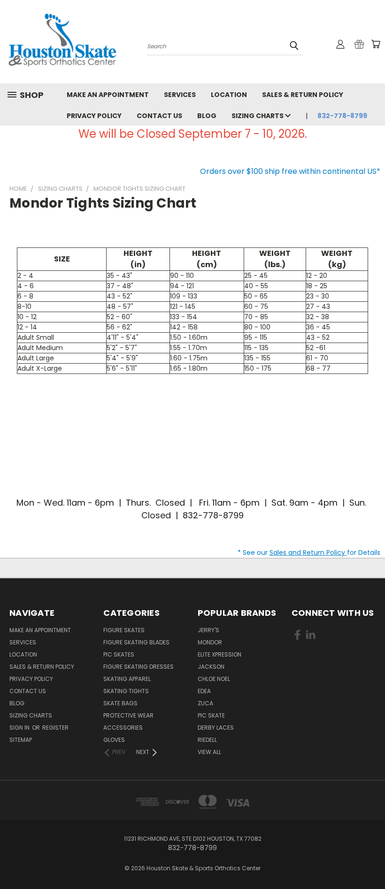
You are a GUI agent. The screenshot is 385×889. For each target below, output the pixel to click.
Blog (206, 115)
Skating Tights (126, 691)
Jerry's (208, 630)
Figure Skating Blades (136, 642)
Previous (370, 859)
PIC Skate (211, 715)
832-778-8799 (342, 115)
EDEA (204, 691)
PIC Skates (118, 654)
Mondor (210, 642)
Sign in (20, 728)
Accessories (123, 728)
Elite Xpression (219, 654)
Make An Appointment (108, 94)
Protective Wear (128, 715)
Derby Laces (216, 728)
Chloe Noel (214, 679)
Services (180, 94)
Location (229, 94)
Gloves (114, 740)
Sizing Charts (258, 115)
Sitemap (20, 740)
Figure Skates (124, 630)
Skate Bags (120, 703)
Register (55, 728)
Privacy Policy (94, 115)
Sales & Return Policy (302, 94)
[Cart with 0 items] (375, 44)
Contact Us (159, 115)
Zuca (205, 703)
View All (209, 752)
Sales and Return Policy (308, 552)
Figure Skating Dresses (138, 667)
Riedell (207, 740)
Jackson (211, 667)
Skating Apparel (127, 679)
